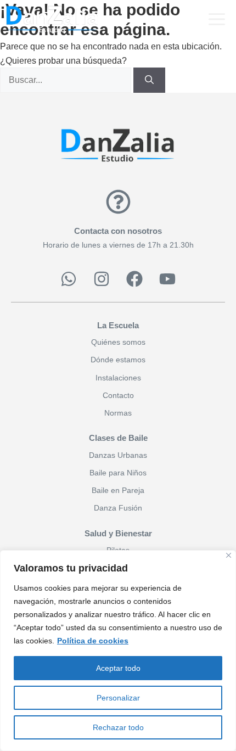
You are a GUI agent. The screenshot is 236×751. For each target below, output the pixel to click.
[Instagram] (101, 278)
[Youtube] (167, 278)
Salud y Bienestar (118, 533)
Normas (118, 412)
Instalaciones (118, 377)
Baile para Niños (118, 472)
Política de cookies (92, 640)
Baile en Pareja (118, 490)
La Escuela (118, 325)
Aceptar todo (118, 668)
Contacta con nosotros (118, 231)
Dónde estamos (118, 359)
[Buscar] (149, 80)
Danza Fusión (118, 507)
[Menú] (215, 19)
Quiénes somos (118, 342)
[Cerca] (228, 555)
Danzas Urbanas (118, 455)
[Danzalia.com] (51, 19)
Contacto (118, 395)
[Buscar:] (66, 80)
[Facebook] (134, 278)
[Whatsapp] (68, 278)
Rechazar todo (118, 727)
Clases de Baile (118, 437)
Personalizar (118, 697)
